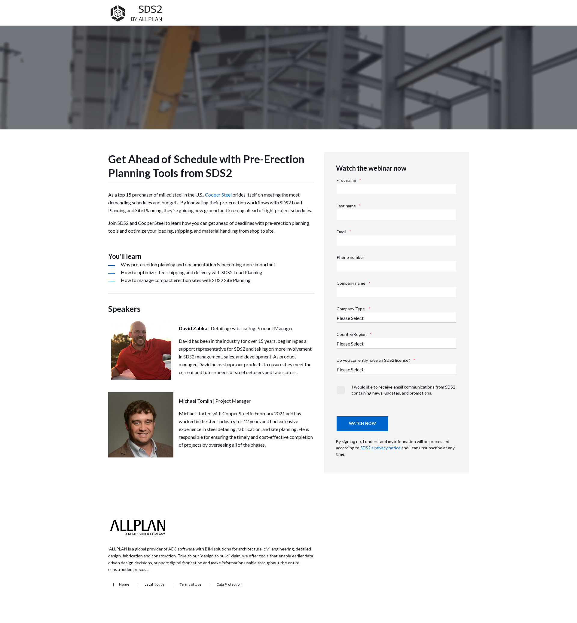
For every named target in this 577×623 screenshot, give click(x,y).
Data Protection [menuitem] (229, 584)
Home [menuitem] (124, 584)
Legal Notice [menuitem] (154, 584)
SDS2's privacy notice (380, 447)
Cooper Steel (218, 194)
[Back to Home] (136, 21)
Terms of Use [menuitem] (190, 584)
